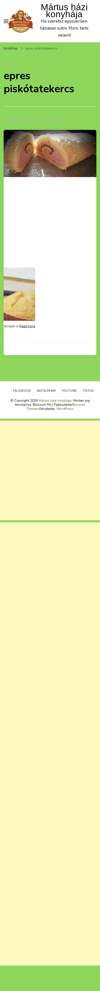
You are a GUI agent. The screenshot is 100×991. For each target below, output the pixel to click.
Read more (27, 326)
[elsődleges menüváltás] (6, 21)
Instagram (46, 391)
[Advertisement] (50, 470)
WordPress (64, 408)
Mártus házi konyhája (64, 10)
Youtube (69, 391)
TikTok (88, 391)
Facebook (22, 391)
